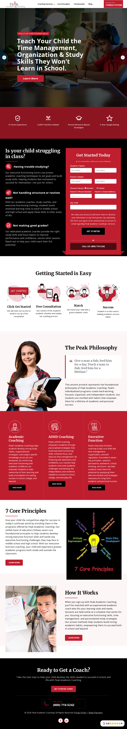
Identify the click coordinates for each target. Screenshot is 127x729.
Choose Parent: (77, 188)
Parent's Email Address (105, 191)
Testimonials (79, 4)
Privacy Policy (80, 712)
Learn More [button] (30, 75)
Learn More (14, 562)
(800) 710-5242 (98, 246)
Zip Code (74, 202)
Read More (17, 487)
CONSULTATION (114, 4)
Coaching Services (45, 4)
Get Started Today (63, 689)
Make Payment (95, 712)
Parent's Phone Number (81, 191)
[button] (4, 57)
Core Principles (63, 4)
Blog (90, 4)
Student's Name (77, 166)
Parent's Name (77, 177)
